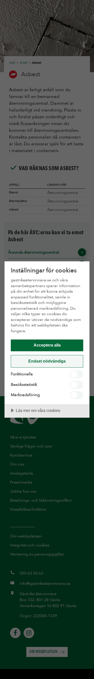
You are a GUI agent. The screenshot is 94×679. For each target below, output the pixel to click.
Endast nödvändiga (47, 361)
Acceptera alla (47, 345)
